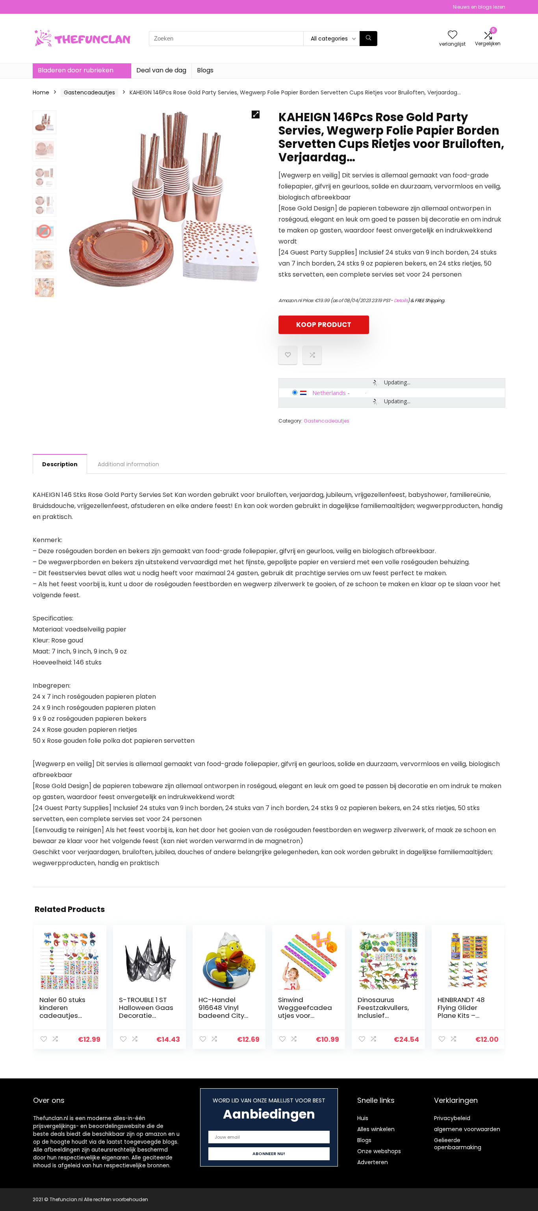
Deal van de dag (161, 70)
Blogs (205, 70)
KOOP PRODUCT (323, 324)
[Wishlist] (452, 35)
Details (401, 300)
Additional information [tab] (128, 464)
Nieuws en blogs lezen (479, 7)
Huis (362, 1118)
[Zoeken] (368, 38)
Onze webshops (379, 1151)
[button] (256, 114)
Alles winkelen (376, 1129)
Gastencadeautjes (89, 92)
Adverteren (372, 1162)
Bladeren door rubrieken (75, 70)
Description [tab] (60, 464)
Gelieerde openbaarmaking (457, 1143)
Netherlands (329, 393)
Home (41, 92)
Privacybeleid (452, 1118)
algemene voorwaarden (467, 1129)
